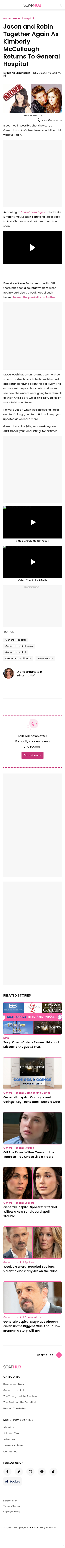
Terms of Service (11, 1506)
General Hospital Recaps (18, 1147)
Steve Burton (45, 658)
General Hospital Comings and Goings (26, 1092)
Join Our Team (12, 1433)
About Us (8, 1427)
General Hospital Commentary (22, 1317)
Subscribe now (32, 755)
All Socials (12, 1481)
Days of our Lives (13, 1384)
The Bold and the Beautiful (19, 1402)
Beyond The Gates (14, 1408)
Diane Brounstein (18, 73)
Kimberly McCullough (18, 658)
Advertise (9, 1439)
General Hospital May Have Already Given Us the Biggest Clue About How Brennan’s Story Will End (31, 1326)
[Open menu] (4, 5)
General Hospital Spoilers (18, 1202)
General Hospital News (19, 646)
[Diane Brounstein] (10, 673)
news (6, 1038)
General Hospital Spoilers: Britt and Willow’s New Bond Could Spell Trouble (30, 1211)
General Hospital (15, 640)
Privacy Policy (10, 1500)
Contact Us (10, 1451)
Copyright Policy (11, 1511)
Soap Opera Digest (33, 212)
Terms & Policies (13, 1445)
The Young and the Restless (20, 1396)
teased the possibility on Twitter (34, 297)
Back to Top (45, 1355)
